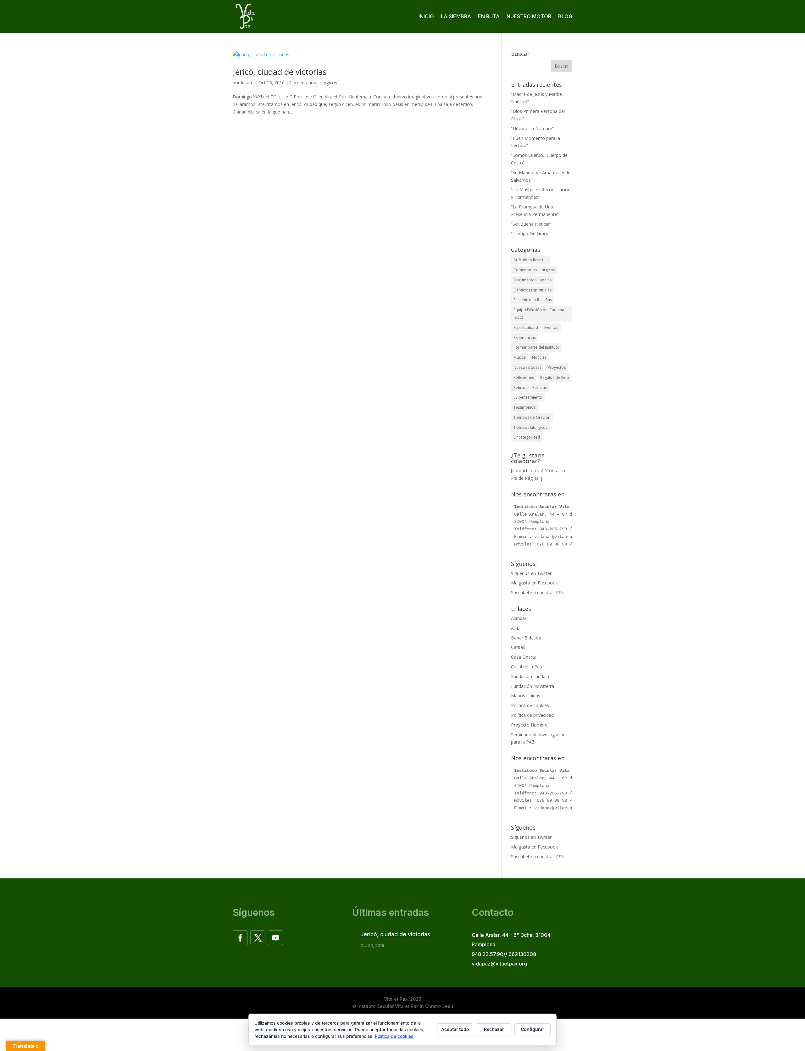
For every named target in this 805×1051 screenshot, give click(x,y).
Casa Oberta (523, 657)
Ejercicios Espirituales (533, 290)
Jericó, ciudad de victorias (279, 71)
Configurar (532, 1029)
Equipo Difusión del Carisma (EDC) (539, 313)
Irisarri (247, 83)
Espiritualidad (526, 327)
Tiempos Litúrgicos (530, 427)
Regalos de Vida (554, 377)
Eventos (551, 327)
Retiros (520, 387)
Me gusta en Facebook (534, 583)
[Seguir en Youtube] (275, 937)
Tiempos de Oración (532, 417)
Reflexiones (524, 377)
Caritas (518, 647)
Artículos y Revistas (530, 260)
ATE (515, 628)
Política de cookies (530, 705)
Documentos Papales (533, 280)
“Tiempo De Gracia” (531, 233)
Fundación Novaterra (532, 686)
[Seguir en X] (257, 937)
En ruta (489, 16)
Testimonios (525, 407)
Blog (565, 16)
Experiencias (525, 337)
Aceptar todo (455, 1029)
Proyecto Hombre (529, 725)
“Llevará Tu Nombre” (532, 128)
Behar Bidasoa (526, 638)
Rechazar (494, 1029)
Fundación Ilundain (530, 676)
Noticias (539, 357)
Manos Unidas (525, 696)
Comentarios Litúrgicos (313, 83)
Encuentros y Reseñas (533, 299)
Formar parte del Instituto (536, 347)
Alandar (518, 618)
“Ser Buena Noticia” (531, 224)
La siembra (456, 16)
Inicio (426, 16)
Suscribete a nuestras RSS (537, 592)
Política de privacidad (532, 715)
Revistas (539, 387)
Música (520, 357)
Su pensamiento (528, 397)
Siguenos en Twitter (531, 573)
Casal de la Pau (526, 667)
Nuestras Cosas (527, 367)
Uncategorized (527, 437)
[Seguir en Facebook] (240, 937)
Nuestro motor (529, 16)
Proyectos (557, 367)
